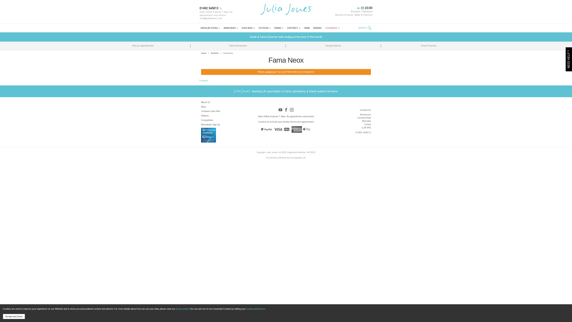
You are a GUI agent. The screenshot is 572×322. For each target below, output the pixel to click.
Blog (203, 106)
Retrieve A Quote (344, 15)
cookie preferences (255, 309)
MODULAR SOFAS (209, 28)
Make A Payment (363, 15)
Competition (207, 120)
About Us (205, 102)
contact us (270, 72)
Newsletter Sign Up (210, 124)
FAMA (307, 28)
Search (362, 28)
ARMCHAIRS (230, 28)
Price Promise (428, 45)
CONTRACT (292, 28)
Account (355, 11)
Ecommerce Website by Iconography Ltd (286, 158)
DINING (277, 28)
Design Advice (333, 45)
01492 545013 (363, 132)
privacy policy (182, 309)
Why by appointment (143, 45)
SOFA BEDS (247, 28)
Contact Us (365, 110)
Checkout (367, 11)
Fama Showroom (238, 45)
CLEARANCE (331, 28)
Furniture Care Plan (210, 111)
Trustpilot (203, 80)
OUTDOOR (263, 28)
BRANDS (317, 28)
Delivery (205, 115)
